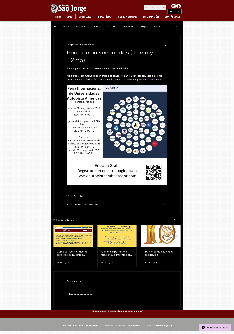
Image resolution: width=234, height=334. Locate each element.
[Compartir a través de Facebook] (68, 196)
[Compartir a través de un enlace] (88, 196)
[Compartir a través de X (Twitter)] (75, 196)
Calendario (110, 26)
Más (155, 26)
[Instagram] (173, 6)
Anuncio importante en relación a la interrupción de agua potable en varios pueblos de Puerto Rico (116, 253)
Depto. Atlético (81, 26)
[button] (177, 26)
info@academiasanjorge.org (159, 325)
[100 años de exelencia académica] (161, 236)
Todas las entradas (61, 26)
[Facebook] (178, 6)
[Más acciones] (165, 44)
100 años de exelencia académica (159, 253)
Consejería (143, 26)
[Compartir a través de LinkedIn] (81, 196)
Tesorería (97, 26)
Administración (127, 26)
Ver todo (177, 220)
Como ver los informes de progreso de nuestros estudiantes (72, 253)
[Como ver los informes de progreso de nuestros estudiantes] (73, 236)
